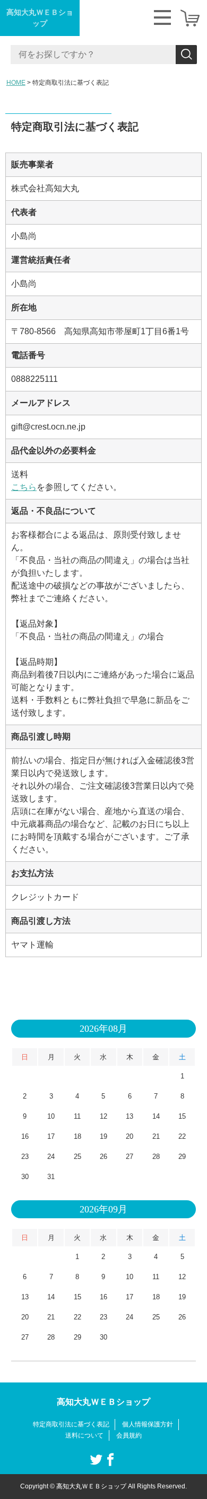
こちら (24, 487)
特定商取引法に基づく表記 (71, 1424)
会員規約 (129, 1435)
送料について (84, 1435)
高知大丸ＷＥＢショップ (39, 18)
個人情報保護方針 (147, 1424)
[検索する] (186, 54)
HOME (15, 82)
